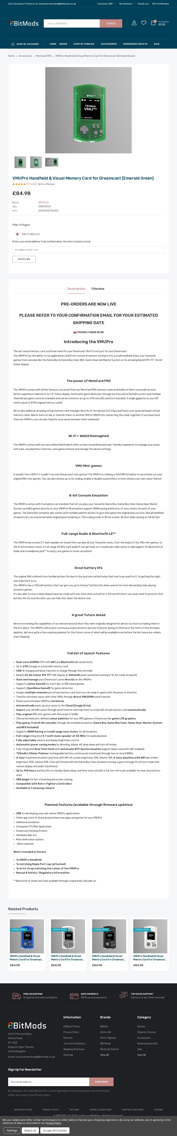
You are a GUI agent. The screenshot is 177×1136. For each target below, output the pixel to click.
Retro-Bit (105, 1032)
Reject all (30, 1130)
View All (104, 1055)
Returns (67, 1037)
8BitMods (105, 1043)
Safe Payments (89, 994)
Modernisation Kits (135, 44)
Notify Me (24, 259)
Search (111, 23)
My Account (125, 3)
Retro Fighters (108, 1037)
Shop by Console (84, 44)
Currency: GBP (105, 3)
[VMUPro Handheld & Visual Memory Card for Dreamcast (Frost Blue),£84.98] (27, 936)
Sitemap (68, 1055)
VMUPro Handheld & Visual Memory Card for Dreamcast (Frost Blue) (26, 958)
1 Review (97, 289)
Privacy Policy (71, 1032)
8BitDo (104, 1026)
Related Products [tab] (23, 909)
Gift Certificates (160, 3)
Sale (157, 44)
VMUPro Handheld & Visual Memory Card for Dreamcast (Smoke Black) (108, 958)
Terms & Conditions (74, 1043)
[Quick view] (41, 937)
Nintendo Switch (109, 1049)
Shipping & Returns (74, 1049)
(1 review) (31, 184)
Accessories (109, 44)
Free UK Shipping (33, 994)
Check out (143, 3)
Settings (12, 1130)
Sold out (26, 974)
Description (76, 289)
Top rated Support (142, 994)
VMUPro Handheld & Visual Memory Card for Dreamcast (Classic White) (149, 958)
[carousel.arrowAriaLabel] (16, 996)
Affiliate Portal (71, 1026)
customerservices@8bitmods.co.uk (35, 1056)
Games (63, 44)
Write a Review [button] (46, 184)
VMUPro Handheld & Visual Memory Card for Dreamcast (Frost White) (67, 958)
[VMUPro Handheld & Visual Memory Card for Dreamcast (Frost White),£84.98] (68, 936)
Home (53, 44)
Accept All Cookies (55, 1130)
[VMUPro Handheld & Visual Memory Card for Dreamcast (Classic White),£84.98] (150, 936)
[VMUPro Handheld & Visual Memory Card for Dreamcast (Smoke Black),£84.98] (109, 936)
